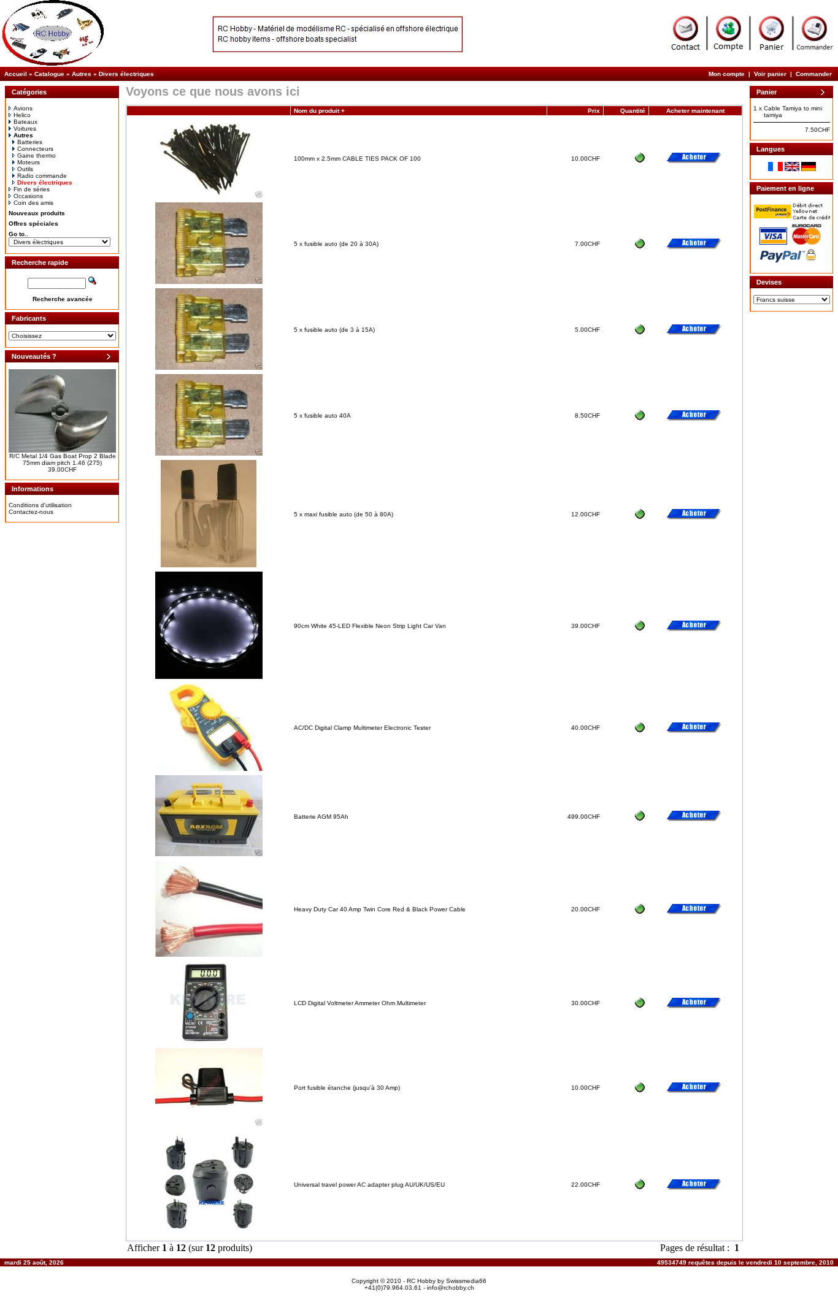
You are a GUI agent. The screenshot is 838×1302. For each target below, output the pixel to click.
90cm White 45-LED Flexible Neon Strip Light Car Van (370, 625)
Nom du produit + (319, 110)
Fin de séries (31, 189)
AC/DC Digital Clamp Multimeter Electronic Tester (362, 727)
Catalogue (49, 74)
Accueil (15, 74)
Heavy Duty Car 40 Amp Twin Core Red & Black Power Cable (380, 909)
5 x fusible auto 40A (322, 415)
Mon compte (727, 74)
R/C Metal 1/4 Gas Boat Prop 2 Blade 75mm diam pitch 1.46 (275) (62, 459)
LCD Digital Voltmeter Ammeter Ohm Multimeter (360, 1003)
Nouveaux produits (37, 213)
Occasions (28, 196)
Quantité (632, 110)
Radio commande (42, 175)
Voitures (24, 128)
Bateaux (25, 121)
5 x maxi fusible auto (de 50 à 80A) (343, 514)
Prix (594, 110)
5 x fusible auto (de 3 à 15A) (334, 329)
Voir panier (770, 74)
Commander (814, 74)
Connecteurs (35, 148)
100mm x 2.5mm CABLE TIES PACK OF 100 (357, 158)
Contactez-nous (31, 511)
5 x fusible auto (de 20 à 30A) (336, 243)
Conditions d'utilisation (40, 505)
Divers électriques (126, 74)
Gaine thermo (36, 155)
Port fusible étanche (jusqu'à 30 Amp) (347, 1087)
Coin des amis (33, 202)
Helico (22, 115)
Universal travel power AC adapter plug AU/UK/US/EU (369, 1184)
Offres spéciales (33, 223)
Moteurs (28, 162)
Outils (25, 169)
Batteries (29, 142)
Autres (81, 74)
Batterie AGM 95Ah (321, 816)
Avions (23, 108)
